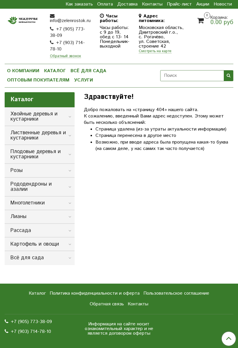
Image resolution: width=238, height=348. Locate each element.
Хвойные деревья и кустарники (33, 116)
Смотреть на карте (155, 51)
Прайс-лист (179, 4)
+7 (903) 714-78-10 (67, 45)
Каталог (55, 71)
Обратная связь (107, 304)
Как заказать (79, 4)
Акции (202, 4)
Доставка (127, 4)
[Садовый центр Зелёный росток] (23, 19)
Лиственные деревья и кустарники (38, 135)
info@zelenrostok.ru (70, 20)
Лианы (18, 216)
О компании (23, 71)
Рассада (20, 230)
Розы (16, 170)
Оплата (105, 4)
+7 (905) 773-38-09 (67, 32)
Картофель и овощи (34, 244)
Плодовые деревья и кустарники (35, 154)
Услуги (83, 80)
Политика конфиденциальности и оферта (95, 293)
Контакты (152, 4)
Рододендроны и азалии (31, 186)
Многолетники (27, 203)
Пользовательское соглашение (176, 293)
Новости (223, 4)
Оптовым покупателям (38, 80)
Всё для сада (88, 71)
